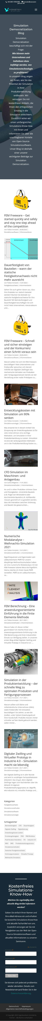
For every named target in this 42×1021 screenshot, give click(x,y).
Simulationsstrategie (11, 423)
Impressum (26, 1006)
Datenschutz (14, 1006)
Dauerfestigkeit (29, 826)
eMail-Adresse (11, 967)
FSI (24, 840)
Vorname (9, 950)
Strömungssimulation (12, 854)
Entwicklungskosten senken (14, 833)
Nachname (9, 958)
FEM (22, 836)
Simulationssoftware (11, 232)
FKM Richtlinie (30, 836)
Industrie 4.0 (32, 840)
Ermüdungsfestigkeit (12, 836)
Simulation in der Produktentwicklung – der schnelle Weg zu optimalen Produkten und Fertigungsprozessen (21, 687)
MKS (11, 843)
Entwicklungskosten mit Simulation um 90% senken (19, 414)
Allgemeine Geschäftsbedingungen (19, 1009)
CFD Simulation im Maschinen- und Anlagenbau (16, 475)
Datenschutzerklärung (21, 993)
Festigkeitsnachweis (11, 285)
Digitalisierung (23, 829)
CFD (20, 826)
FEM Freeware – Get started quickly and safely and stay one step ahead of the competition (20, 220)
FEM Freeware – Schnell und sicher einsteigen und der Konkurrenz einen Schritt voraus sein (20, 346)
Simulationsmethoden (12, 485)
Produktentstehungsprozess (25, 843)
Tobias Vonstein (12, 229)
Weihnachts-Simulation (12, 858)
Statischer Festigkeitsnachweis (15, 850)
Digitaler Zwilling (10, 829)
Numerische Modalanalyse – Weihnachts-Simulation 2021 (19, 541)
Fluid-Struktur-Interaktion (13, 840)
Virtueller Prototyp (27, 854)
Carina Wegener (12, 483)
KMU (6, 843)
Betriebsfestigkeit (11, 826)
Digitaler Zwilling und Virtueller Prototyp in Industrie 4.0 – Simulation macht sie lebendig (20, 759)
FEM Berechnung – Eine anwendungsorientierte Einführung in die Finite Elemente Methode (19, 611)
